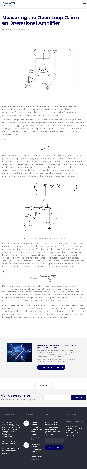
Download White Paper (51, 367)
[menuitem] (11, 455)
